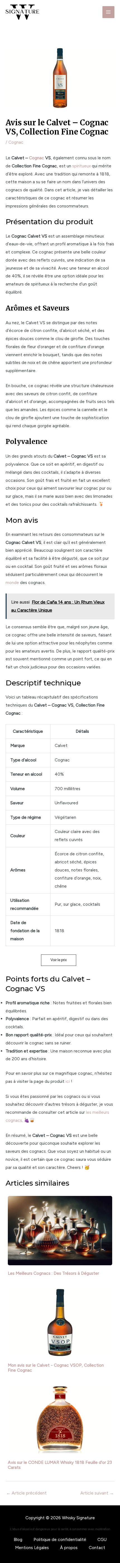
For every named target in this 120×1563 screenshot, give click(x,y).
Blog (18, 1539)
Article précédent (26, 1493)
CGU (102, 1539)
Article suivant (97, 1493)
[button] (58, 960)
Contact (97, 1547)
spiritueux (81, 165)
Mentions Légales (32, 1547)
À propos (69, 1547)
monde (12, 582)
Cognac (15, 142)
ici (68, 1081)
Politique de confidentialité (59, 1539)
